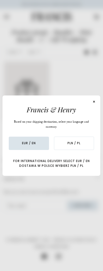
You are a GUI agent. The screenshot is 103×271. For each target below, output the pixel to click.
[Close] (94, 101)
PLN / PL (74, 143)
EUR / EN (29, 143)
